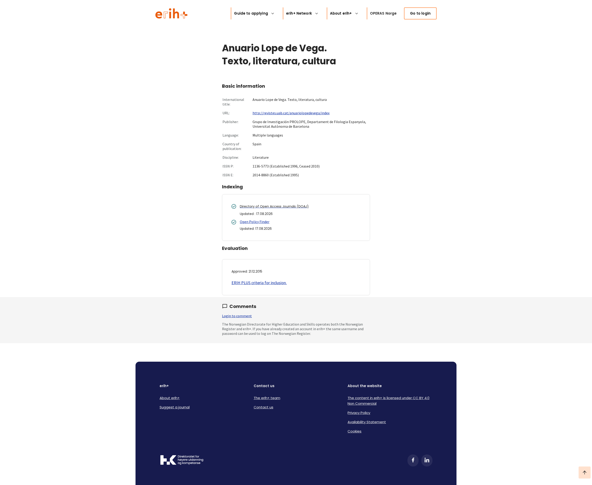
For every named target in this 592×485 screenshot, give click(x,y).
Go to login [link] (420, 13)
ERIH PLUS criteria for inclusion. (259, 282)
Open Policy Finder (254, 221)
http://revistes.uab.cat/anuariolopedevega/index (291, 113)
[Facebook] (413, 460)
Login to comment (237, 316)
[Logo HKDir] (182, 460)
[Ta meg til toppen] (585, 472)
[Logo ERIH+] (171, 13)
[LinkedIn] (426, 460)
